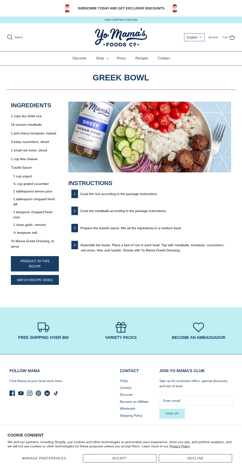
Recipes (141, 58)
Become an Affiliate (134, 401)
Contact (164, 58)
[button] (194, 37)
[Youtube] (21, 393)
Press (121, 58)
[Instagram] (29, 393)
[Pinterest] (38, 393)
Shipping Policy (131, 415)
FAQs (124, 381)
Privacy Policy (179, 446)
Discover (79, 58)
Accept (119, 458)
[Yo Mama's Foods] (121, 37)
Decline (195, 458)
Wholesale (127, 408)
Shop (100, 58)
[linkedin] (47, 393)
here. (59, 381)
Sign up (172, 413)
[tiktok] (56, 393)
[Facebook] (12, 393)
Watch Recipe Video (35, 280)
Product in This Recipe (34, 263)
